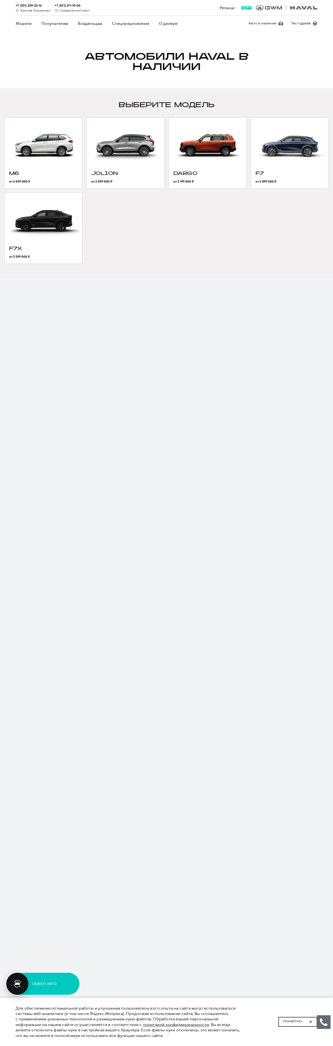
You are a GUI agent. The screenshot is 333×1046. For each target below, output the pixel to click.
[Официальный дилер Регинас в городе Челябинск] (286, 7)
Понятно (292, 1021)
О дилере (168, 23)
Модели (24, 23)
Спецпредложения (130, 23)
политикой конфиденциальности (176, 1024)
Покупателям (54, 23)
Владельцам (90, 23)
